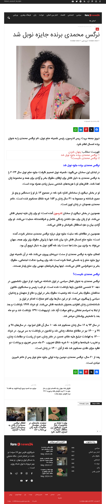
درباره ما (9, 501)
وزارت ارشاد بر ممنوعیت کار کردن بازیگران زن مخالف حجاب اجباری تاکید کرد (59, 427)
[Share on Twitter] (91, 129)
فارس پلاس (96, 471)
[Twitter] (76, 2)
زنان (34, 15)
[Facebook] (99, 2)
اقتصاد (62, 15)
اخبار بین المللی (52, 15)
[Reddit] (88, 2)
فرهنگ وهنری (26, 15)
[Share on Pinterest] (86, 129)
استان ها (92, 20)
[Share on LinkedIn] (80, 129)
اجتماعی (71, 15)
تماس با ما (34, 501)
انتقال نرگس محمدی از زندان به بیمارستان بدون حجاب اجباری (17, 426)
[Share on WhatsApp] (75, 129)
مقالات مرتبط (96, 403)
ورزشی (15, 15)
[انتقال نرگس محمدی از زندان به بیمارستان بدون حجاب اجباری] (15, 414)
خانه (99, 26)
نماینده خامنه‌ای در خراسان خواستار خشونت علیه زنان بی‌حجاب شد (37, 426)
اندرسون (58, 213)
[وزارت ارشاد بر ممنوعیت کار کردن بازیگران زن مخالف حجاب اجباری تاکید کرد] (57, 414)
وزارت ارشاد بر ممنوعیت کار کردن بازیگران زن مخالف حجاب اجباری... (47, 471)
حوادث (41, 15)
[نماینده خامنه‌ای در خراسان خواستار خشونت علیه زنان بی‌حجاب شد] (36, 414)
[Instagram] (96, 2)
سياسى (78, 15)
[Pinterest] (92, 2)
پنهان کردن (74, 152)
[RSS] (84, 2)
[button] (7, 18)
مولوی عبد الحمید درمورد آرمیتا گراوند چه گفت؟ (21, 388)
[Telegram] (80, 2)
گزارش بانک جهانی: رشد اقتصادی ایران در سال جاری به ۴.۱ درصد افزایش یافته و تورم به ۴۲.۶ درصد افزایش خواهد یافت (56, 391)
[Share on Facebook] (96, 129)
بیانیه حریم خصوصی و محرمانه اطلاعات (20, 501)
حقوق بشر (96, 456)
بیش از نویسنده (84, 403)
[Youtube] (72, 2)
